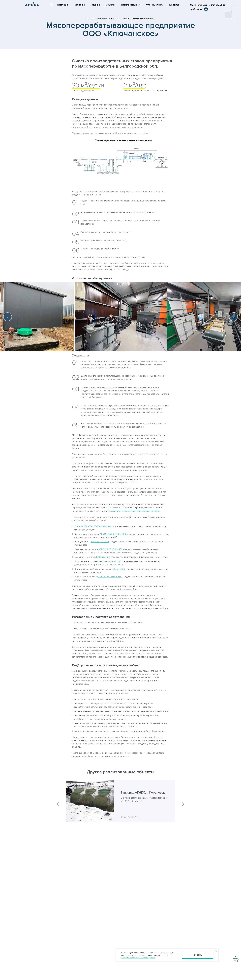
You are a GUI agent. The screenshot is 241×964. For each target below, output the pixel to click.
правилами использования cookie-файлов (137, 958)
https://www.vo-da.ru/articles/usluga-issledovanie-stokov (134, 511)
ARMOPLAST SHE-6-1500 (110, 577)
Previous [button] (7, 316)
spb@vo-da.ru (196, 9)
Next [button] (233, 316)
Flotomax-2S (119, 569)
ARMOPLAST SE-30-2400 (110, 549)
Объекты (110, 5)
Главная (90, 19)
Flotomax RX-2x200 (112, 561)
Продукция (62, 5)
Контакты (174, 5)
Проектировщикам (130, 5)
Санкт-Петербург (208, 5)
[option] (120, 316)
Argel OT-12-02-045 (100, 541)
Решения (95, 5)
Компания (80, 5)
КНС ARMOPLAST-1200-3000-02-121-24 (93, 526)
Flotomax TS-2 (103, 557)
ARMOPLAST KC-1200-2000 (113, 534)
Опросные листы (154, 5)
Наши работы (102, 19)
